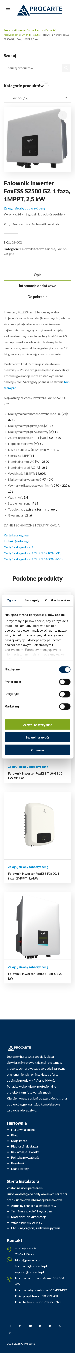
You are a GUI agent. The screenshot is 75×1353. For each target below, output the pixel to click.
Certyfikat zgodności (18, 547)
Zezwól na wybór (37, 737)
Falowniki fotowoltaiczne (37, 249)
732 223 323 (52, 1302)
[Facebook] (10, 1325)
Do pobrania (37, 296)
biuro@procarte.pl (27, 1260)
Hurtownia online (23, 1129)
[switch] (64, 682)
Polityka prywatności (25, 1157)
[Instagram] (20, 1325)
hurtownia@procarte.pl (31, 1266)
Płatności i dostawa (24, 1146)
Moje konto (19, 1141)
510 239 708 (49, 1296)
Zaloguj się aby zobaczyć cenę (24, 208)
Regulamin (18, 1163)
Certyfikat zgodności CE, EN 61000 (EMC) (33, 559)
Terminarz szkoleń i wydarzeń (31, 1211)
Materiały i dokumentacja (28, 1217)
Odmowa (37, 750)
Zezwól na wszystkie (37, 725)
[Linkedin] (40, 1325)
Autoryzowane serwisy (26, 1222)
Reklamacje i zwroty (25, 1152)
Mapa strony (20, 1168)
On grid (26, 34)
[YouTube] (30, 1325)
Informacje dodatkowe (37, 286)
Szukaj (66, 68)
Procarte (8, 30)
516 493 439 (58, 1290)
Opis (37, 275)
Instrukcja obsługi (16, 541)
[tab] (37, 274)
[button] (62, 115)
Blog (14, 1135)
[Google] (60, 1325)
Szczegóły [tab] (32, 600)
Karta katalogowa (16, 535)
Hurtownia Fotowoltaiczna (29, 30)
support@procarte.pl (29, 1272)
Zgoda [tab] (11, 600)
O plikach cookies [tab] (57, 600)
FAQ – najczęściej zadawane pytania (35, 1228)
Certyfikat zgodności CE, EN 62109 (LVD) (32, 553)
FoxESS (36, 34)
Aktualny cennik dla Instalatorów (33, 1205)
